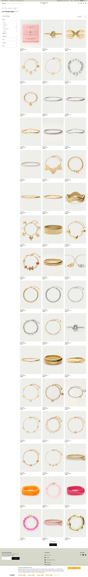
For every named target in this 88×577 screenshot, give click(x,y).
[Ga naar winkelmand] (85, 3)
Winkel (14, 3)
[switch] (33, 575)
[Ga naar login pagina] (81, 3)
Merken (19, 3)
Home (3, 8)
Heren (9, 3)
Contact (71, 0)
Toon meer (53, 544)
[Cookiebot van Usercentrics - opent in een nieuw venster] (12, 575)
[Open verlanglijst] (83, 3)
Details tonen (56, 575)
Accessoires (10, 8)
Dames (4, 3)
